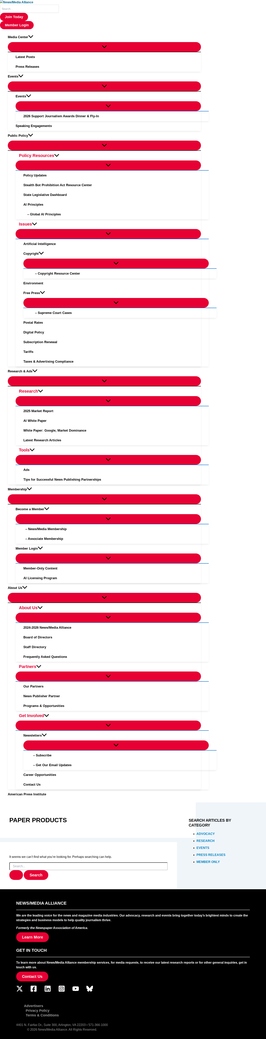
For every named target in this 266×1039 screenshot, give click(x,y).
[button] (14, 17)
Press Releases (210, 855)
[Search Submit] (16, 875)
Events (202, 848)
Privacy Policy (37, 1011)
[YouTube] (75, 991)
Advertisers (33, 1006)
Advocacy (205, 833)
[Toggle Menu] (104, 47)
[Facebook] (33, 991)
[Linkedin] (47, 991)
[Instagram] (61, 991)
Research (205, 840)
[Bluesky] (89, 991)
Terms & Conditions (42, 1015)
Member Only (208, 862)
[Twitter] (19, 991)
